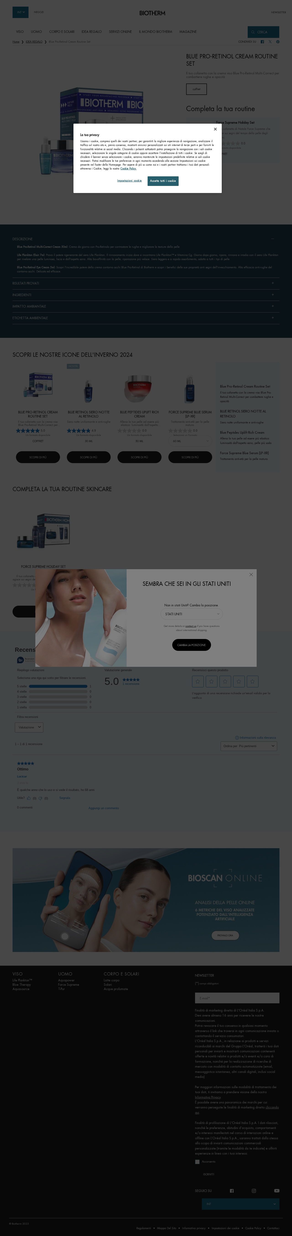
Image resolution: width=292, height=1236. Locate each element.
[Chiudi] (215, 129)
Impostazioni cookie (129, 181)
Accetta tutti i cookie (163, 181)
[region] (147, 158)
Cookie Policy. (128, 168)
